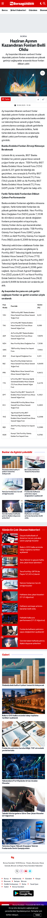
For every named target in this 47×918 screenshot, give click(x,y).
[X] (17, 871)
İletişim (17, 881)
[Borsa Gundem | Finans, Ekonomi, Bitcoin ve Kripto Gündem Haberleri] (22, 3)
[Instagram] (21, 871)
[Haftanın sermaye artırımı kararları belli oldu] (35, 506)
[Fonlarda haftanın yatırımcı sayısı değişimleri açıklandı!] (35, 484)
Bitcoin (24, 881)
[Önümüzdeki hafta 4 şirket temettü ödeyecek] (12, 462)
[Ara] (44, 3)
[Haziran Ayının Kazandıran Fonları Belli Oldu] (23, 82)
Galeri (6, 887)
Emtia (24, 884)
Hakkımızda (16, 879)
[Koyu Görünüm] (41, 3)
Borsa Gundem (18, 887)
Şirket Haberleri (18, 10)
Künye (38, 879)
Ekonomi (7, 881)
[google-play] (23, 894)
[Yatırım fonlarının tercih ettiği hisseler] (12, 484)
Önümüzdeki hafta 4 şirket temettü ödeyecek (10, 472)
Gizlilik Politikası (26, 915)
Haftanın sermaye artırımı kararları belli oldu (34, 516)
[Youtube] (26, 871)
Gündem (33, 10)
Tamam (37, 915)
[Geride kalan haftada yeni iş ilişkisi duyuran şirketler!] (12, 506)
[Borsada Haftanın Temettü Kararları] (35, 462)
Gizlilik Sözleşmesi (11, 884)
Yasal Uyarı (34, 884)
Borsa (4, 10)
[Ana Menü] (3, 3)
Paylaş (7, 99)
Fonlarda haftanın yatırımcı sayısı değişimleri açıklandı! (34, 494)
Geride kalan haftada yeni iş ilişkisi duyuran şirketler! (11, 516)
